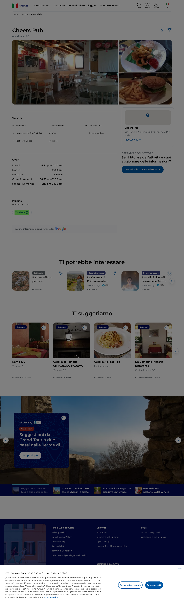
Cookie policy (51, 597)
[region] (92, 583)
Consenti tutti (154, 585)
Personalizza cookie (130, 585)
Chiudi (179, 569)
